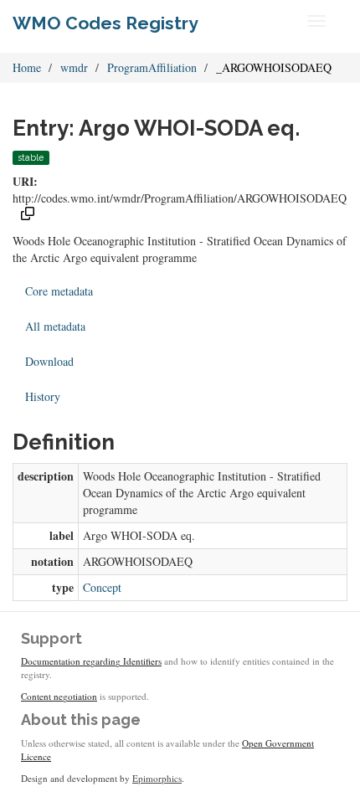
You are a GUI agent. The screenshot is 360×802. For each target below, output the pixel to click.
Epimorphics (157, 778)
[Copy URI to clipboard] (27, 216)
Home (27, 67)
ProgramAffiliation (152, 67)
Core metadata (59, 291)
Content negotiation (59, 696)
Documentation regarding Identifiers (91, 661)
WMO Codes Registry (105, 23)
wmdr (74, 67)
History (42, 396)
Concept (102, 587)
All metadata (55, 326)
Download (49, 361)
